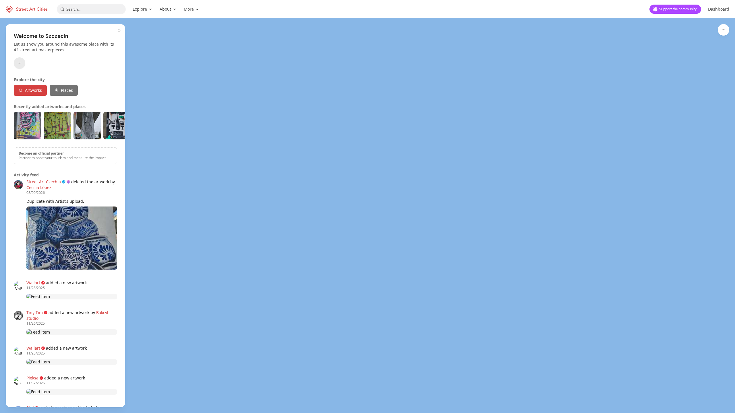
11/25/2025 (35, 353)
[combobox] (91, 9)
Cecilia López (38, 187)
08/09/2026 (35, 192)
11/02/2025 (35, 383)
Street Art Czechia (43, 181)
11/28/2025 (35, 288)
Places (67, 90)
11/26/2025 (35, 323)
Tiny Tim (34, 312)
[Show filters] (723, 30)
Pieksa (32, 378)
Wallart (33, 282)
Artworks (33, 90)
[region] (367, 215)
